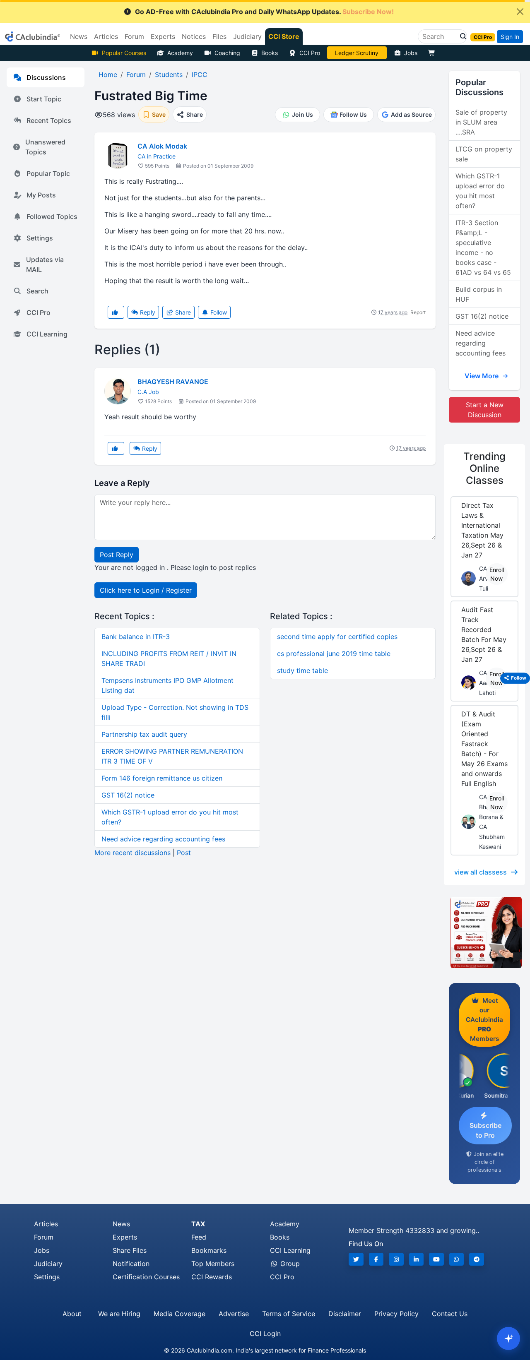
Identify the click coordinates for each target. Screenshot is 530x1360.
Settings (39, 238)
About (72, 1314)
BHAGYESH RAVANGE (172, 381)
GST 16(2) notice (127, 795)
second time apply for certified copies (337, 636)
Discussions (46, 77)
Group (289, 1263)
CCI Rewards (211, 1277)
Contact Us (449, 1314)
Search (37, 291)
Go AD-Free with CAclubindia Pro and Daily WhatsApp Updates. (264, 11)
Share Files (130, 1250)
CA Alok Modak (162, 146)
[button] (461, 36)
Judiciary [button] (247, 36)
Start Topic (43, 99)
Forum (43, 1237)
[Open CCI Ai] (508, 1338)
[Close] (520, 11)
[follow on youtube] (436, 1259)
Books (269, 52)
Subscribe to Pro (485, 1130)
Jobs (410, 52)
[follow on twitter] (356, 1259)
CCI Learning (46, 334)
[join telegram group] (476, 1259)
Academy (180, 52)
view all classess (480, 872)
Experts (125, 1237)
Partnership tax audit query (144, 734)
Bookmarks (208, 1250)
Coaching (227, 52)
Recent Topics (48, 120)
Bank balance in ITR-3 (135, 636)
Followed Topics (51, 216)
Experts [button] (163, 36)
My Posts (41, 195)
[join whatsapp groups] (456, 1259)
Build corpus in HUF (478, 294)
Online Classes (484, 468)
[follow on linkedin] (416, 1259)
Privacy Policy (396, 1314)
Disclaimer (344, 1314)
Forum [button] (134, 36)
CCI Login (265, 1333)
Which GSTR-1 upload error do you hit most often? (480, 191)
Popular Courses (124, 52)
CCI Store (283, 36)
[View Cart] (433, 52)
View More (482, 376)
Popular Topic (48, 173)
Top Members (212, 1263)
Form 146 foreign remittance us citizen (161, 778)
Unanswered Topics (45, 147)
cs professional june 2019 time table (333, 653)
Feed (198, 1237)
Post (184, 852)
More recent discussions (132, 852)
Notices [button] (194, 36)
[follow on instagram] (396, 1259)
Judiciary (48, 1263)
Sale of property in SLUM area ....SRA (481, 122)
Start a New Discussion (485, 410)
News (121, 1224)
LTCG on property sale (483, 154)
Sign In (510, 36)
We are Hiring (119, 1314)
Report (418, 312)
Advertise (234, 1314)
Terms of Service (288, 1314)
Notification (131, 1263)
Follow (218, 312)
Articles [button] (106, 36)
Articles (46, 1224)
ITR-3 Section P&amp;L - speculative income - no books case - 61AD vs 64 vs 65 (483, 247)
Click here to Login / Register (146, 590)
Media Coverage (179, 1314)
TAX (198, 1224)
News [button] (78, 36)
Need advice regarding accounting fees (163, 839)
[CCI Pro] (484, 932)
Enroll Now (496, 574)
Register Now (357, 52)
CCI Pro (309, 52)
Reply (146, 312)
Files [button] (219, 36)
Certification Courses (146, 1277)
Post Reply (116, 554)
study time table (302, 670)
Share (182, 312)
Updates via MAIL (45, 264)
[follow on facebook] (376, 1259)
